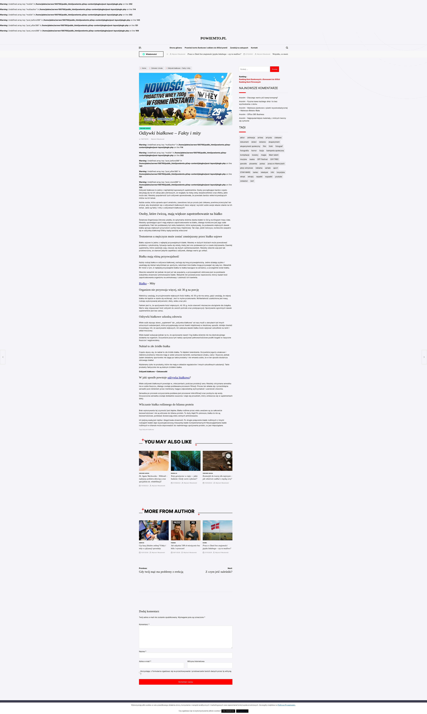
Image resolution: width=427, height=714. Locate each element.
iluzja (261, 150)
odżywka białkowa (179, 377)
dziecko (262, 142)
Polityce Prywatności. (286, 705)
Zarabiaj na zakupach (239, 48)
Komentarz (144, 624)
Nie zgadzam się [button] (242, 711)
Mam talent (273, 155)
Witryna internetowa (195, 661)
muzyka (243, 159)
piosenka (253, 163)
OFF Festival (262, 159)
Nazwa (142, 651)
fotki (271, 146)
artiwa (260, 137)
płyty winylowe (246, 168)
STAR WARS (245, 172)
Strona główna (176, 48)
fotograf (279, 146)
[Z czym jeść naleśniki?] (424, 357)
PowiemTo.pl (213, 38)
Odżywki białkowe (148, 429)
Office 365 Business (255, 114)
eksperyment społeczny (250, 146)
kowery (255, 155)
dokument (244, 142)
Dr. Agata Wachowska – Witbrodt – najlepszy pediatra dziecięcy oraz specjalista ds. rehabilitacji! (153, 479)
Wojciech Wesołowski (217, 54)
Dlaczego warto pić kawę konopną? (262, 98)
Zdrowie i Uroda (145, 128)
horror (254, 150)
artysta (269, 137)
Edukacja (174, 473)
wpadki (259, 176)
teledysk (264, 172)
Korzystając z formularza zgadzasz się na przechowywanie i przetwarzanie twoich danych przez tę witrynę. (186, 672)
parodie (243, 163)
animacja (251, 137)
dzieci (253, 142)
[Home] (143, 70)
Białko (143, 283)
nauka (252, 159)
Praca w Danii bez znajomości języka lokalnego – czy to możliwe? (168, 54)
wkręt (242, 176)
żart (252, 181)
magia (263, 155)
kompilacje (244, 155)
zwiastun (244, 181)
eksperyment (274, 142)
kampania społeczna (275, 150)
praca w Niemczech (276, 163)
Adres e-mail (145, 661)
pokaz (262, 163)
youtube (278, 176)
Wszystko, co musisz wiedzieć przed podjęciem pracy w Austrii (251, 54)
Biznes (205, 542)
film (264, 146)
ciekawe (278, 137)
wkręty (251, 176)
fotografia (244, 150)
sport (275, 168)
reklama (259, 168)
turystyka (281, 172)
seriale (268, 168)
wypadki (268, 176)
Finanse (173, 542)
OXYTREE (274, 159)
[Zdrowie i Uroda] (156, 70)
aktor (242, 137)
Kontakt (254, 48)
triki (272, 172)
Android (141, 542)
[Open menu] (140, 48)
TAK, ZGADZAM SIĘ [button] (228, 711)
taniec (255, 172)
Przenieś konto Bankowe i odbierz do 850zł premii (206, 48)
